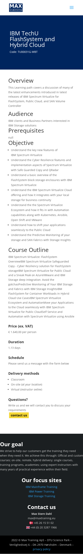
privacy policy (41, 549)
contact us (19, 415)
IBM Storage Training (41, 496)
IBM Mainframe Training (41, 487)
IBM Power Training (41, 491)
